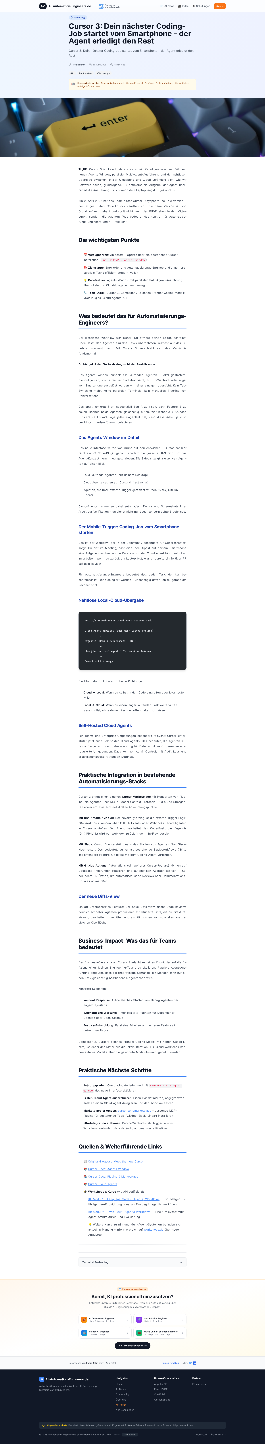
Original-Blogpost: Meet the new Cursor (116, 1161)
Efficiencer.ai (199, 1384)
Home (119, 1384)
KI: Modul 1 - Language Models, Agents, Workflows (123, 1199)
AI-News (121, 1389)
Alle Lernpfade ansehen (130, 1345)
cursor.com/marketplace (134, 1110)
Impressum (201, 1434)
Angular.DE (160, 1384)
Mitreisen (121, 1404)
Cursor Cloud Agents (102, 1184)
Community (122, 1394)
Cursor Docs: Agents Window (108, 1169)
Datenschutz (218, 1434)
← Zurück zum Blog (169, 1363)
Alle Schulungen (125, 1409)
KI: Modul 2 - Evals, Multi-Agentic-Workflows (119, 1212)
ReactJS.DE (161, 1389)
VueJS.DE (159, 1394)
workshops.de (153, 1229)
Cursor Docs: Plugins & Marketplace (113, 1176)
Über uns (121, 1399)
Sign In (219, 6)
